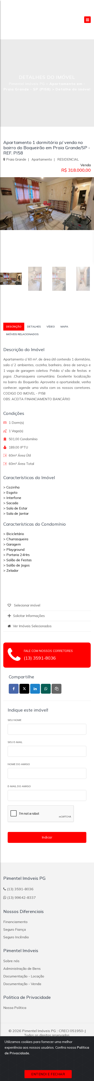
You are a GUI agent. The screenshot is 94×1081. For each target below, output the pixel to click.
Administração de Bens (22, 968)
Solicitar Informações (29, 616)
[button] (89, 221)
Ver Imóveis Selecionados (32, 626)
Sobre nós (11, 961)
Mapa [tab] (64, 326)
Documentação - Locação (23, 976)
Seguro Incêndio (16, 937)
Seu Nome (14, 720)
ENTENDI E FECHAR (48, 1074)
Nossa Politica (14, 1007)
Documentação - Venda (22, 984)
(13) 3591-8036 (40, 658)
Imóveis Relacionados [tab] (22, 334)
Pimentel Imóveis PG (27, 84)
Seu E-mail (15, 742)
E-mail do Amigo (19, 786)
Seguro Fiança (14, 929)
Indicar (47, 837)
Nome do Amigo (19, 764)
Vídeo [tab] (51, 326)
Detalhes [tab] (34, 326)
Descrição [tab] (13, 326)
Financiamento (15, 922)
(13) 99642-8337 (21, 897)
